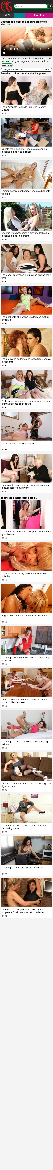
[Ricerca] (50, 6)
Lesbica (39, 15)
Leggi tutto (7, 65)
